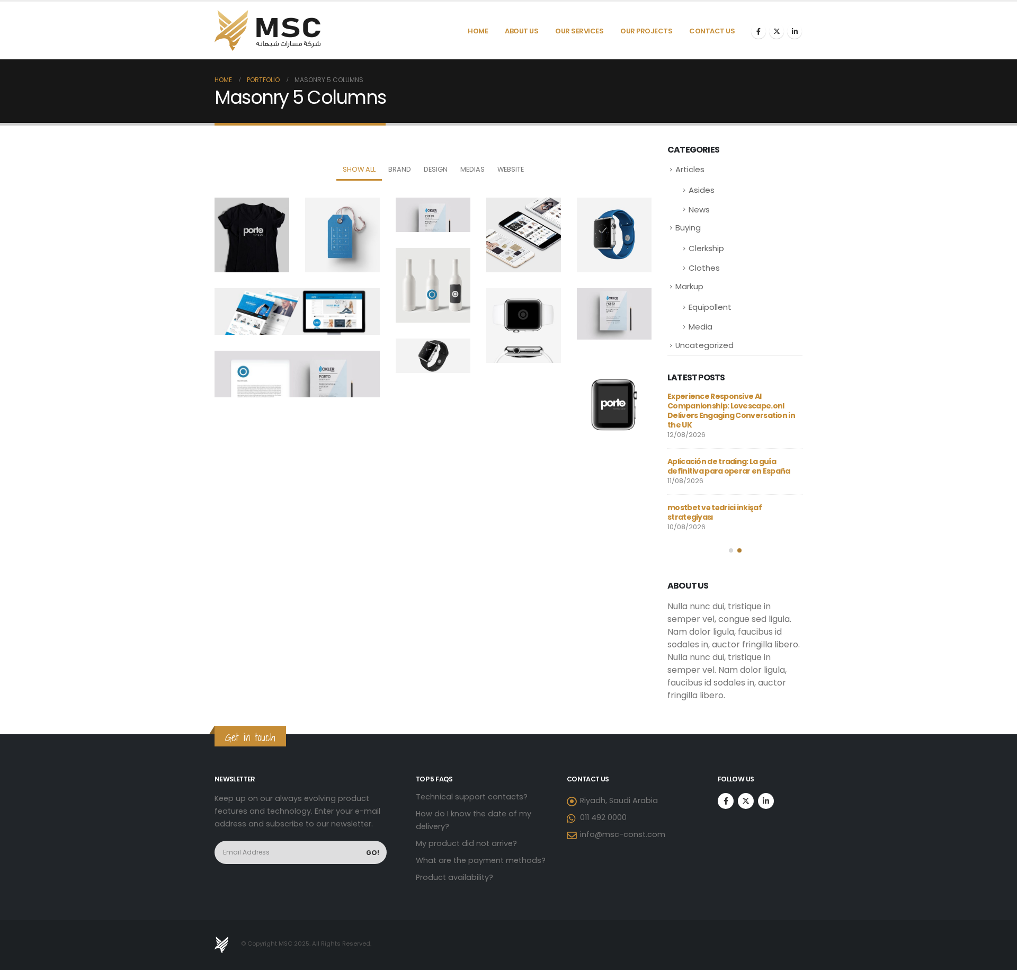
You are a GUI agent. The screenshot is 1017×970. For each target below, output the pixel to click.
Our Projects (646, 31)
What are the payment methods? (481, 860)
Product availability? (454, 877)
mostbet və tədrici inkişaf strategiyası (714, 512)
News (699, 209)
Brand (399, 169)
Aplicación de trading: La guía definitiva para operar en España (728, 466)
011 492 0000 (603, 817)
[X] (776, 31)
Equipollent (710, 307)
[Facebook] (758, 31)
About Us (521, 31)
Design (436, 169)
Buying (688, 227)
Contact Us (712, 31)
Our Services (579, 31)
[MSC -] (267, 30)
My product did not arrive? (466, 843)
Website (510, 169)
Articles (689, 169)
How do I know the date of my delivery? (473, 820)
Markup (689, 286)
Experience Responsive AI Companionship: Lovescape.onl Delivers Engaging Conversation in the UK (731, 410)
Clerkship (706, 248)
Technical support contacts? (472, 796)
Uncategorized (704, 345)
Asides (702, 189)
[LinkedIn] (794, 31)
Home (478, 31)
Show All (359, 169)
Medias (472, 169)
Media (700, 326)
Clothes (704, 267)
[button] (731, 550)
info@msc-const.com (622, 834)
